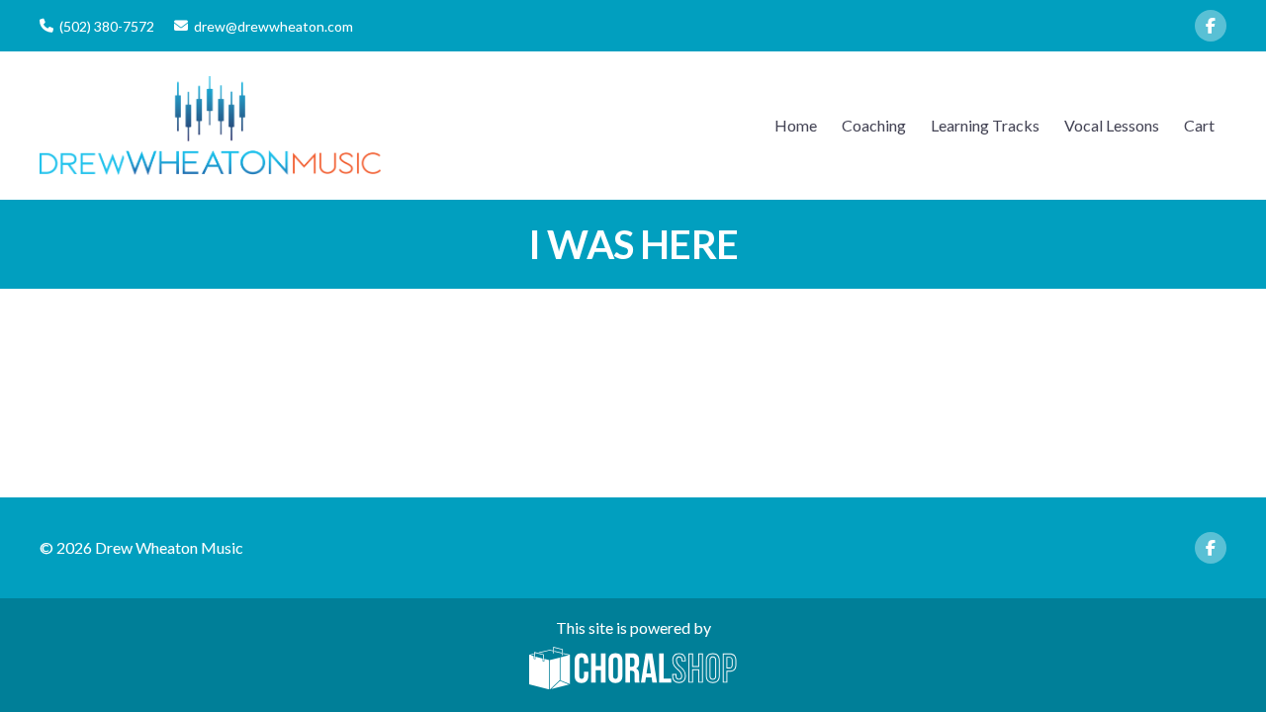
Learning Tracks (985, 125)
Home (795, 125)
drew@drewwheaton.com (273, 26)
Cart (1199, 125)
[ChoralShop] (633, 669)
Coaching (874, 125)
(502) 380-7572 (106, 26)
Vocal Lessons (1111, 125)
